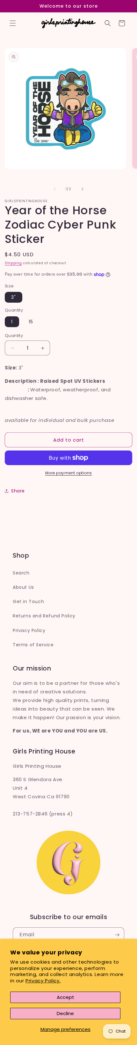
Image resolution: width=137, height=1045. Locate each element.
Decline (65, 1013)
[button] (13, 23)
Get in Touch (28, 601)
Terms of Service (33, 645)
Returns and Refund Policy (44, 616)
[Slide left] (54, 189)
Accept (65, 997)
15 (31, 322)
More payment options (68, 473)
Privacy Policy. (43, 980)
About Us (23, 587)
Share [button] (18, 491)
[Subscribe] (117, 934)
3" (13, 297)
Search (21, 573)
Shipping (13, 263)
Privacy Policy (29, 630)
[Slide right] (83, 189)
